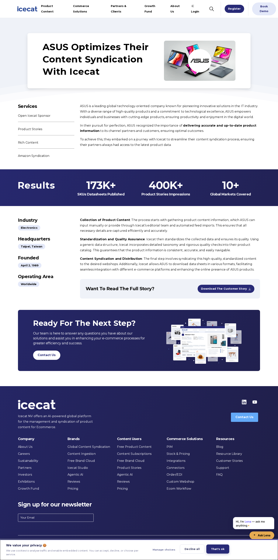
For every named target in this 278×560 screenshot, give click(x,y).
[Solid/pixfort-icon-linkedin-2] (244, 401)
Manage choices (164, 549)
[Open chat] (261, 535)
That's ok (217, 549)
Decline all (192, 549)
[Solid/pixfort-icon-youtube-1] (254, 401)
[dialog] (139, 549)
